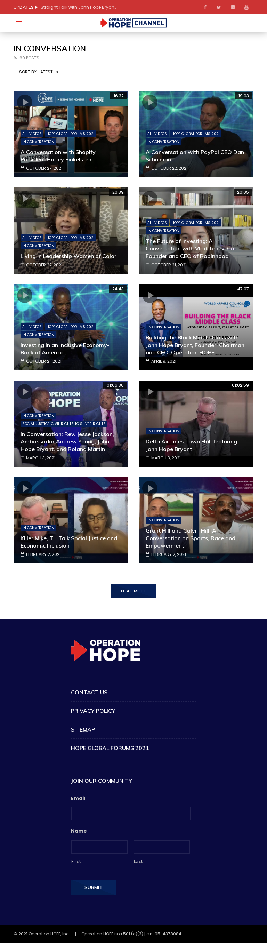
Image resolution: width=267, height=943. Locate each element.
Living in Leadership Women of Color (68, 256)
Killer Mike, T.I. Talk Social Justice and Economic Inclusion (69, 542)
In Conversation (38, 141)
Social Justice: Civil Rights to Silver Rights (64, 423)
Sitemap (83, 729)
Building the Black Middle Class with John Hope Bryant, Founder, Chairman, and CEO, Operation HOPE (196, 345)
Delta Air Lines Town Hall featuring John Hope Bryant (191, 445)
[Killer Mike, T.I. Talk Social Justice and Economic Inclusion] (71, 520)
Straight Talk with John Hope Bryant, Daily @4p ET (79, 7)
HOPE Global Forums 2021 (71, 133)
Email (78, 798)
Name (79, 831)
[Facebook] (205, 7)
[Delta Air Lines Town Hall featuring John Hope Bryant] (196, 424)
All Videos (32, 133)
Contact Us (89, 692)
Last (138, 861)
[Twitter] (219, 7)
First (76, 861)
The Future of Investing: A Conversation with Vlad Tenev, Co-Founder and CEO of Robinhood (191, 248)
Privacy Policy (93, 710)
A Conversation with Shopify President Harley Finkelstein (58, 156)
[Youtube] (246, 7)
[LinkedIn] (233, 7)
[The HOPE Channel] (133, 23)
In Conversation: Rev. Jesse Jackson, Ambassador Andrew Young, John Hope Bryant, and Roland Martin (67, 442)
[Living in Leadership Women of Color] (71, 230)
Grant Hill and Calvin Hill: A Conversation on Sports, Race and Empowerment (190, 538)
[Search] (244, 23)
